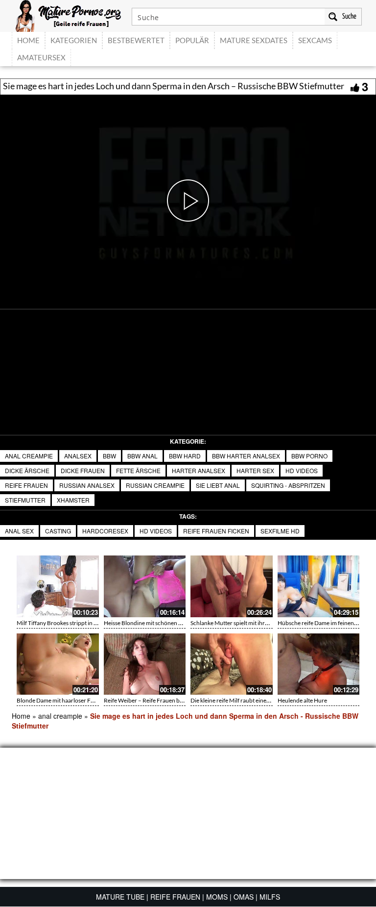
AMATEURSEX (41, 57)
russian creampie (155, 485)
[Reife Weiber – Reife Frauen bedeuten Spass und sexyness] (145, 664)
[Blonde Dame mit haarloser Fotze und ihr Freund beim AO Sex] (58, 664)
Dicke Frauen (83, 470)
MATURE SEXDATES (253, 40)
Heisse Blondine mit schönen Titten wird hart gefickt (170, 623)
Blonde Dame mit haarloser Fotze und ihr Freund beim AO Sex (96, 700)
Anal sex (19, 531)
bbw (109, 456)
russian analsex (87, 485)
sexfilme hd (280, 531)
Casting (58, 531)
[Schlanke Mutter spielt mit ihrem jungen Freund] (231, 586)
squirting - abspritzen (288, 485)
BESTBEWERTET (136, 40)
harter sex (255, 470)
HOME (28, 40)
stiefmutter (25, 500)
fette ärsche (138, 470)
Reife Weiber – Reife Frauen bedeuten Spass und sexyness (177, 700)
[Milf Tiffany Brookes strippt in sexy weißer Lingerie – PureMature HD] (58, 586)
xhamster (73, 500)
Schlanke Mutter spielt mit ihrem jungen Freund (250, 623)
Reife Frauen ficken (216, 531)
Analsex (78, 456)
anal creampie (29, 456)
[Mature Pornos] (68, 15)
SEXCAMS (315, 40)
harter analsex (198, 470)
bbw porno (309, 456)
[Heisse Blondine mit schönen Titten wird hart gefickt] (145, 586)
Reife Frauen (26, 485)
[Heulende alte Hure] (319, 664)
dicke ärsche (27, 470)
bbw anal (142, 456)
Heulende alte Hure (302, 700)
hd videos (301, 470)
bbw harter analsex (246, 456)
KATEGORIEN (73, 40)
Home (21, 716)
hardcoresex (105, 531)
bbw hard (185, 456)
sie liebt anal (218, 485)
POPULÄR (192, 40)
